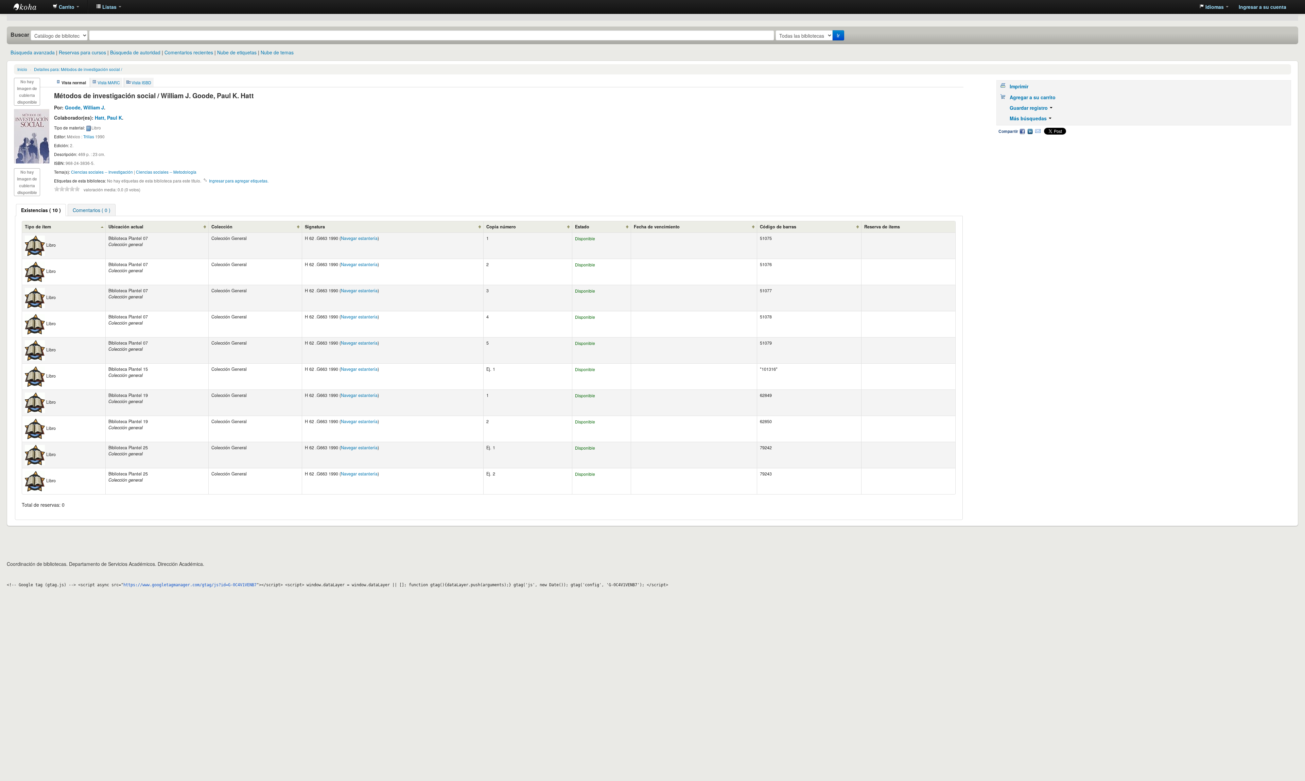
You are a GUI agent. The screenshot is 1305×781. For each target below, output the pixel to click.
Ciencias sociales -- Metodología (166, 172)
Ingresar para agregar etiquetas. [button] (238, 181)
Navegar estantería (359, 238)
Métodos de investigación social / (78, 69)
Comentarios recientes (188, 52)
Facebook (1022, 131)
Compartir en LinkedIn (1030, 131)
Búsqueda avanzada (33, 52)
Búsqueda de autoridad (135, 52)
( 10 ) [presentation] (41, 210)
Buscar (20, 34)
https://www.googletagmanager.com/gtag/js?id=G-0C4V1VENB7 (190, 585)
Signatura (315, 227)
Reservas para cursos (82, 52)
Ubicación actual (125, 227)
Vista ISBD (141, 82)
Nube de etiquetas (237, 52)
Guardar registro (1029, 107)
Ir (838, 35)
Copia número (501, 227)
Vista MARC (109, 82)
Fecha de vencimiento (657, 227)
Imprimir (1019, 86)
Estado (582, 227)
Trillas (88, 136)
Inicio (22, 69)
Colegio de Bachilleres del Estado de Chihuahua (31, 7)
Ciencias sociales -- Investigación (102, 172)
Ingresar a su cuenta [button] (1262, 6)
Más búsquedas (1029, 118)
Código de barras (778, 227)
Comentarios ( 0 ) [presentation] (91, 210)
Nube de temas (277, 52)
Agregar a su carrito (1033, 97)
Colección (221, 227)
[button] (66, 7)
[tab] (41, 210)
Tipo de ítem (38, 227)
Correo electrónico (1037, 131)
